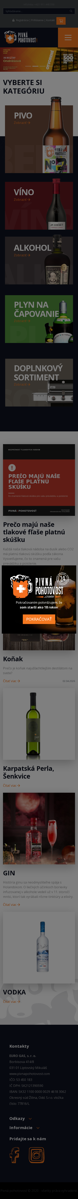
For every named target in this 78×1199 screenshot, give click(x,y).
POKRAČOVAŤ (39, 619)
